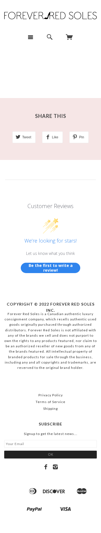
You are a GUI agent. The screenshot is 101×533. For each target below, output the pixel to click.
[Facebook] (46, 467)
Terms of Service (50, 402)
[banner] (50, 14)
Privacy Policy (50, 395)
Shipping (50, 408)
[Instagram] (55, 467)
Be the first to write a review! (51, 268)
